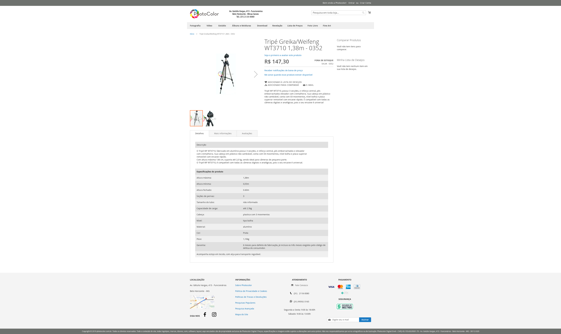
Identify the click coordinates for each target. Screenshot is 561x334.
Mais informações (223, 133)
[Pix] (344, 293)
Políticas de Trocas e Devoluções (251, 296)
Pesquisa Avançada (244, 308)
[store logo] (226, 14)
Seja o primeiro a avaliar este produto (282, 55)
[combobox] (338, 12)
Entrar (352, 2)
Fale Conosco (300, 285)
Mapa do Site (241, 314)
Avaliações (247, 133)
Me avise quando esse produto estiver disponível (288, 74)
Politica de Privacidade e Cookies (251, 291)
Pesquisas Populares (245, 302)
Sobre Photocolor (243, 285)
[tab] (199, 133)
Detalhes (199, 133)
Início (192, 34)
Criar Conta (365, 2)
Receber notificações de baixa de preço (283, 70)
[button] (256, 74)
